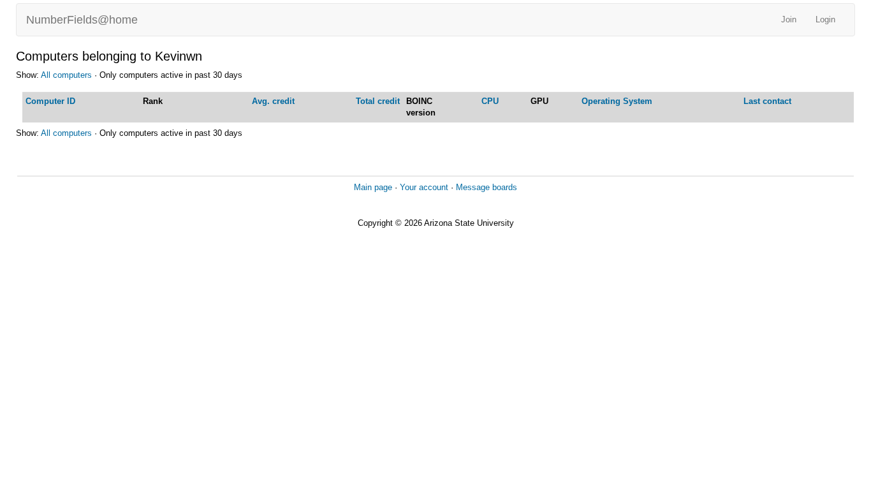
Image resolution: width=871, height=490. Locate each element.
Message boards (486, 187)
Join (788, 19)
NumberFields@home (82, 19)
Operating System (617, 101)
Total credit (378, 101)
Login (825, 19)
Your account (424, 187)
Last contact (767, 101)
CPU (490, 101)
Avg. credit (273, 101)
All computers (66, 75)
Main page (373, 187)
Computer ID (50, 101)
